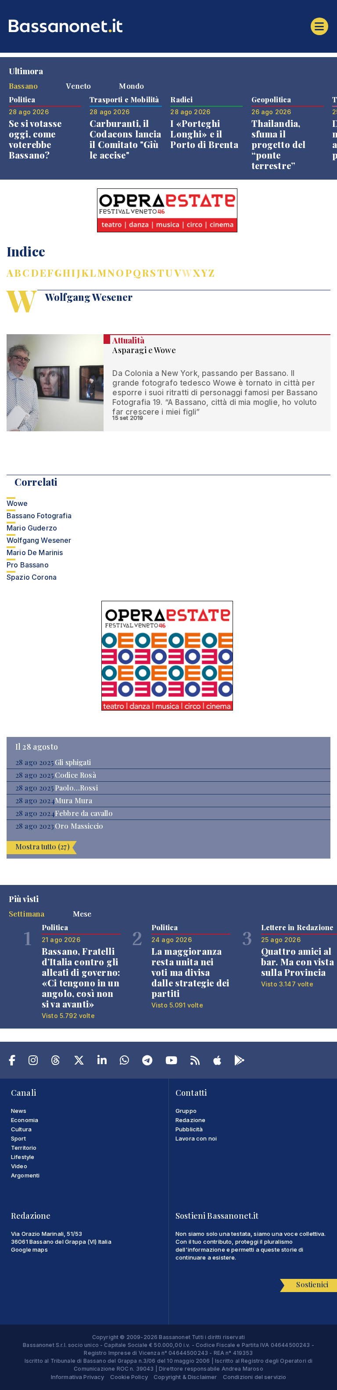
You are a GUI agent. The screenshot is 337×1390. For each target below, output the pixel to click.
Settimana (26, 913)
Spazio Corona (32, 577)
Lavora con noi (196, 1138)
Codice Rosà (75, 775)
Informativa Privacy (77, 1376)
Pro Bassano (28, 564)
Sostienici (312, 1284)
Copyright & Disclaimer (185, 1376)
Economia (24, 1119)
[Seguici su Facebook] (12, 1061)
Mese (82, 913)
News (19, 1110)
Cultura (21, 1129)
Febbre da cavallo (84, 813)
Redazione (190, 1119)
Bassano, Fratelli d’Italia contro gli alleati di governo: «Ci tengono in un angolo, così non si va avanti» (81, 977)
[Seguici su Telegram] (147, 1061)
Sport (18, 1138)
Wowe (17, 503)
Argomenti (25, 1175)
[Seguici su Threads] (56, 1061)
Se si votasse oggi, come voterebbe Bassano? (35, 139)
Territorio (24, 1147)
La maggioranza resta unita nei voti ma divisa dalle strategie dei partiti (190, 972)
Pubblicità (189, 1129)
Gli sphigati (73, 762)
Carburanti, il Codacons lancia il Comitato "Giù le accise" (125, 139)
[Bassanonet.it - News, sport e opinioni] (168, 25)
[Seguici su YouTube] (171, 1061)
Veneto (78, 85)
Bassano (23, 85)
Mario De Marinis (35, 552)
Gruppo (186, 1110)
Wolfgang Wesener (39, 540)
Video (19, 1166)
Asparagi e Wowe (144, 350)
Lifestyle (22, 1156)
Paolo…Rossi (76, 788)
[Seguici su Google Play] (239, 1061)
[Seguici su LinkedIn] (102, 1061)
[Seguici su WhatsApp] (124, 1061)
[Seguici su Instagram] (33, 1061)
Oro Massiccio (79, 826)
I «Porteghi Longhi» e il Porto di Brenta (204, 133)
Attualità (128, 340)
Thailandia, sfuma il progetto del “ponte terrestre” (278, 144)
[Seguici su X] (79, 1061)
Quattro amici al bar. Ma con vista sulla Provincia (297, 961)
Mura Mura (73, 801)
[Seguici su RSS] (195, 1061)
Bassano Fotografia (39, 515)
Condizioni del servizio (255, 1376)
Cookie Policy (129, 1376)
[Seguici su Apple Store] (217, 1061)
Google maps (29, 1249)
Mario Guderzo (32, 528)
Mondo (131, 85)
